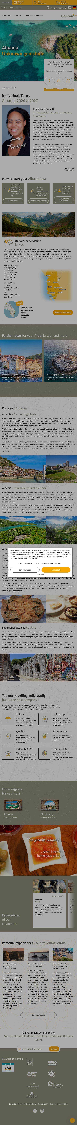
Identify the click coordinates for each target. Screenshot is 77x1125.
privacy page (27, 558)
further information (55, 563)
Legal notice (40, 574)
